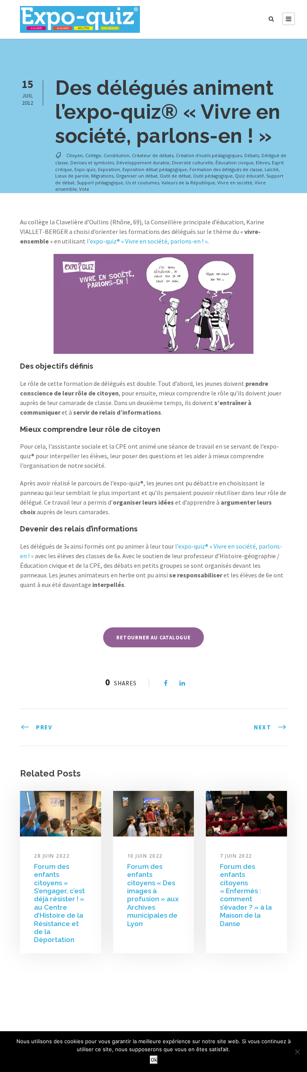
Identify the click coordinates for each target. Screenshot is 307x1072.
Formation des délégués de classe (225, 169)
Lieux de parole (72, 176)
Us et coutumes (142, 183)
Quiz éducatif (249, 176)
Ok (154, 1059)
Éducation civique (234, 163)
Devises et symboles (92, 163)
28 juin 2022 (52, 855)
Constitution (117, 155)
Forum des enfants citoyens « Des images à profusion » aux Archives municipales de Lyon (153, 895)
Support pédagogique (100, 183)
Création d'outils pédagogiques (209, 155)
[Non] (297, 1052)
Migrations (102, 176)
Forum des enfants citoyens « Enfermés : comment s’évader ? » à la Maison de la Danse (246, 895)
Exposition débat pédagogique (154, 169)
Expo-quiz (85, 169)
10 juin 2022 (145, 855)
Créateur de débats (152, 155)
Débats (251, 155)
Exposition (109, 169)
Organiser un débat (136, 176)
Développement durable (142, 163)
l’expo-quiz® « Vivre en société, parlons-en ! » (147, 241)
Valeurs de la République (188, 183)
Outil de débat (175, 176)
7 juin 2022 (236, 855)
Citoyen (74, 155)
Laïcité (272, 169)
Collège (93, 155)
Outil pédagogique (213, 176)
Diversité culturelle (192, 163)
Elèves (262, 163)
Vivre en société (234, 183)
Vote (84, 189)
